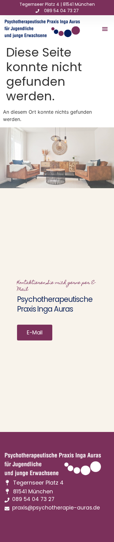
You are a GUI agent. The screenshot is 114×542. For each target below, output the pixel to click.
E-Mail (34, 332)
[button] (104, 28)
